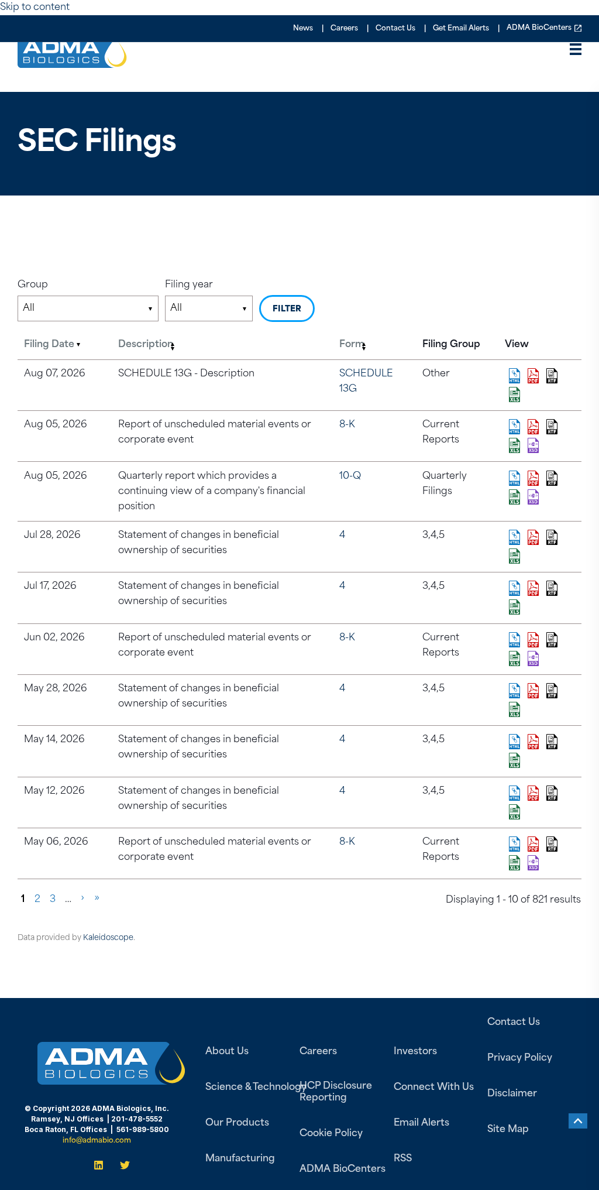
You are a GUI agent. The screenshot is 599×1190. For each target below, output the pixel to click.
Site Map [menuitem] (508, 1129)
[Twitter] (121, 1165)
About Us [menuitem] (227, 1052)
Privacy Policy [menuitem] (519, 1058)
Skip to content (35, 7)
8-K (347, 425)
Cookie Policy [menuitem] (331, 1133)
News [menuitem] (303, 28)
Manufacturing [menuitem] (240, 1159)
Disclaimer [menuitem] (512, 1094)
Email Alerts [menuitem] (421, 1123)
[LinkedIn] (102, 1165)
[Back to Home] (72, 60)
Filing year (189, 285)
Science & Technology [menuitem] (256, 1087)
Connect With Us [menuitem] (434, 1087)
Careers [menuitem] (344, 28)
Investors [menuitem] (415, 1052)
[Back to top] (578, 1121)
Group (33, 285)
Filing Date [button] (49, 344)
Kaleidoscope (108, 938)
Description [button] (145, 344)
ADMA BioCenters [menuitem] (539, 28)
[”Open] (575, 52)
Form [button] (351, 344)
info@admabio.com (97, 1140)
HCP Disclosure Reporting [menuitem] (336, 1092)
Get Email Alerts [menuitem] (461, 28)
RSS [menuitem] (403, 1159)
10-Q (350, 476)
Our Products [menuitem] (237, 1123)
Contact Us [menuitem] (395, 28)
